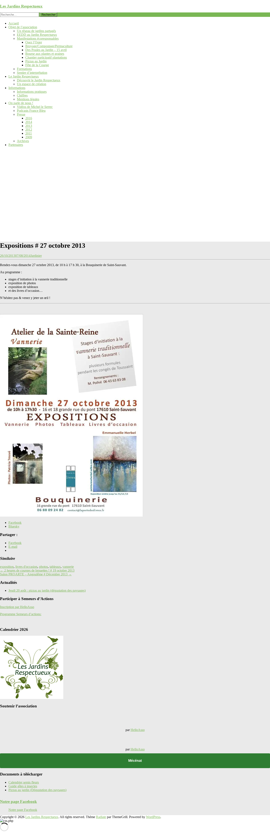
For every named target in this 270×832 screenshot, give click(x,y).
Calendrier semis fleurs (23, 782)
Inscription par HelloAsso (17, 607)
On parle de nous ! (20, 103)
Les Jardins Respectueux (21, 6)
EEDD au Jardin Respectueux (37, 34)
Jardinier (36, 255)
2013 (28, 126)
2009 (28, 137)
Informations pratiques (32, 91)
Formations (24, 69)
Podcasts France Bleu (31, 110)
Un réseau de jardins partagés (36, 31)
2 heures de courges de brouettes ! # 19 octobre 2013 (37, 570)
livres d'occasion (26, 566)
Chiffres (22, 95)
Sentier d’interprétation (32, 72)
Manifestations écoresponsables (38, 38)
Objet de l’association (22, 27)
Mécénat (135, 760)
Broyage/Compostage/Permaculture (49, 46)
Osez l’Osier (33, 42)
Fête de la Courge (37, 65)
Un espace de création (31, 84)
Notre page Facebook (18, 801)
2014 (28, 122)
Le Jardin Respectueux (23, 76)
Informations (16, 88)
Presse (21, 114)
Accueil (13, 23)
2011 (28, 133)
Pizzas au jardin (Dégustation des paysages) (37, 790)
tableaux (55, 566)
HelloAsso (138, 730)
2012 (28, 129)
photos (43, 566)
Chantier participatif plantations (46, 57)
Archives (23, 141)
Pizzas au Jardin (36, 61)
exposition (7, 566)
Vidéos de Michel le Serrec (35, 107)
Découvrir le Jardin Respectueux (38, 80)
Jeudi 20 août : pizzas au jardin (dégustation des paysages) (47, 590)
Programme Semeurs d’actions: (20, 614)
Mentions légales (28, 99)
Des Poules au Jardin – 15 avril (46, 50)
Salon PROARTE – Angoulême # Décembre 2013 (36, 574)
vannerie (68, 566)
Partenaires (15, 145)
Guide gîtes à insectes (22, 786)
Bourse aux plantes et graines (44, 53)
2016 (28, 118)
